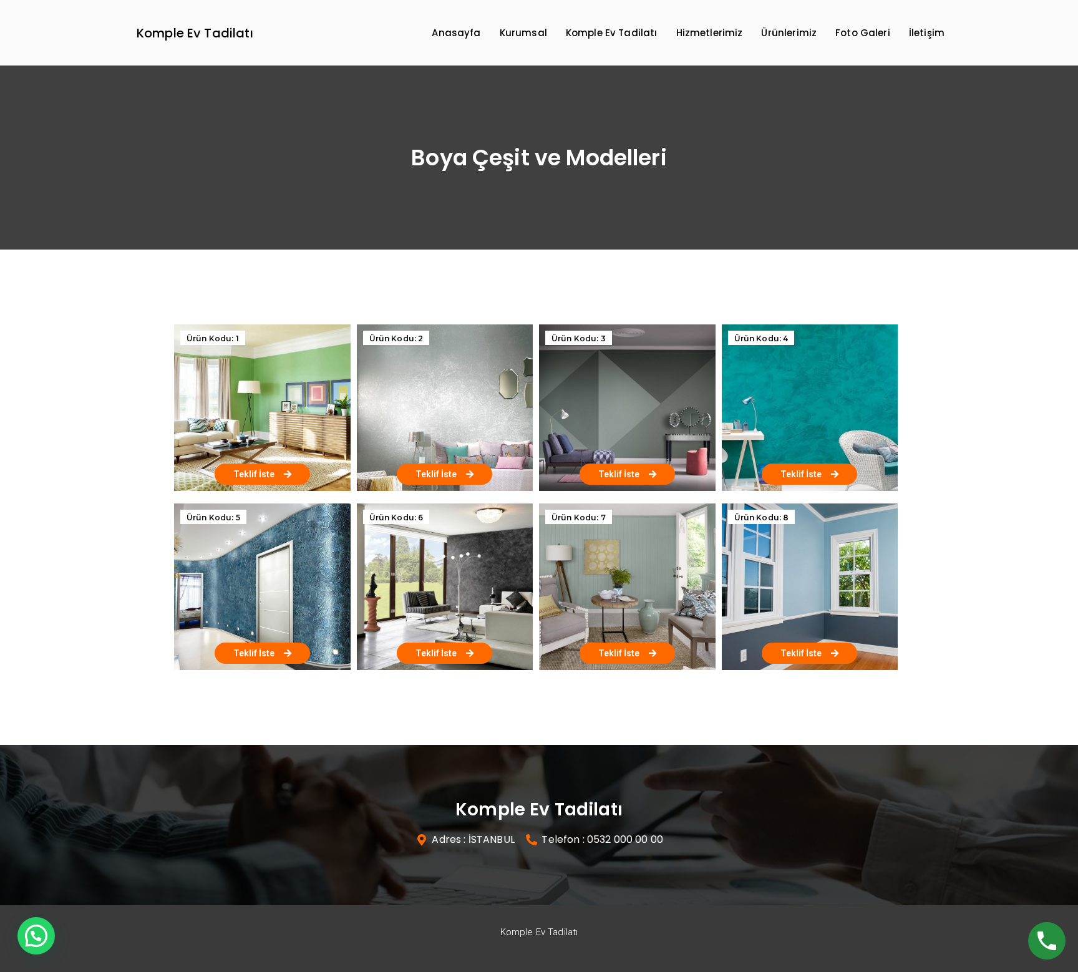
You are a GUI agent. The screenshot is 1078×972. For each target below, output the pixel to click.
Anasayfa (456, 32)
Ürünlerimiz (789, 32)
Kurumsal (523, 32)
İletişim (926, 32)
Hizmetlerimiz (709, 32)
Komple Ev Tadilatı (195, 33)
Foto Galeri (862, 32)
